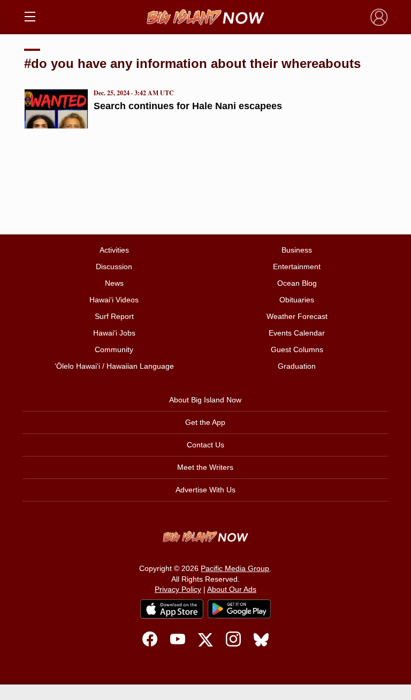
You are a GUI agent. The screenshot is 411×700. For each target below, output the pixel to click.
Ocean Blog (297, 283)
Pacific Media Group (235, 568)
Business (296, 250)
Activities (114, 250)
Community (114, 349)
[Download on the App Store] (171, 608)
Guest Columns (297, 349)
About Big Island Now (205, 399)
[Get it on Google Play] (239, 609)
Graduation (297, 366)
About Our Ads (231, 589)
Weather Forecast (297, 316)
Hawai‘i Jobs (114, 333)
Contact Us (205, 444)
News (114, 283)
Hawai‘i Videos (114, 299)
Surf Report (114, 316)
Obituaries (296, 299)
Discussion (114, 266)
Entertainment (297, 266)
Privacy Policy (178, 589)
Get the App (205, 422)
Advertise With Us (205, 489)
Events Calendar (297, 333)
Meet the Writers (205, 467)
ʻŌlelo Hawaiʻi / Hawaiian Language (114, 366)
